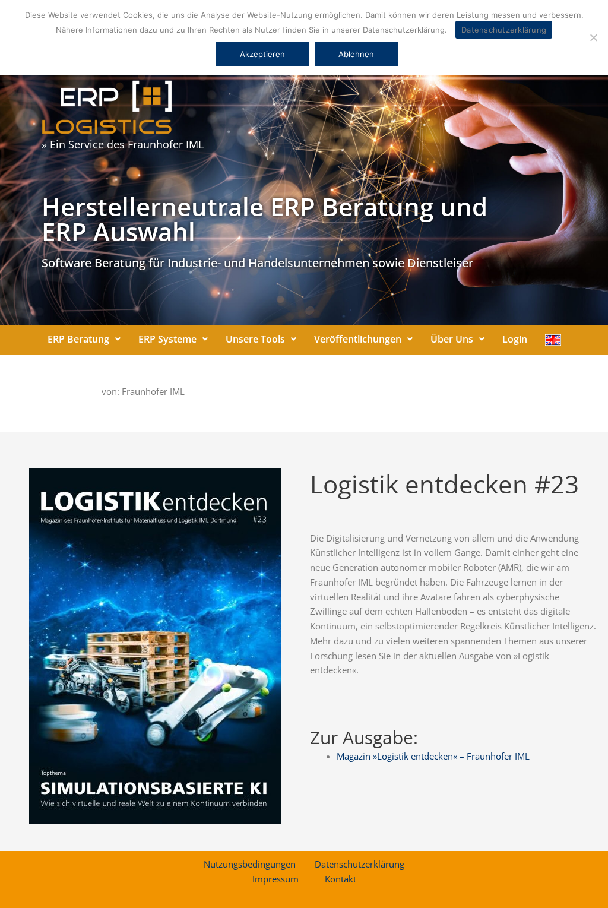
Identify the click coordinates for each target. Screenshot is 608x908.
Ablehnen (356, 54)
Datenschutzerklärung (359, 864)
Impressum (275, 879)
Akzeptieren (262, 54)
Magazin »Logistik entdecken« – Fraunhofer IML (433, 756)
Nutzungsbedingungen (250, 864)
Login (514, 339)
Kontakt (340, 879)
